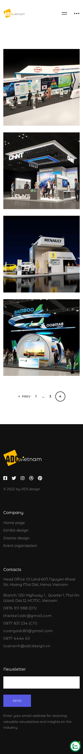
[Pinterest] (40, 478)
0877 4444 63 (16, 638)
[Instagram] (22, 478)
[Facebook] (5, 478)
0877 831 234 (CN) (20, 623)
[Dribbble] (31, 478)
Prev (26, 396)
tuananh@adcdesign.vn (26, 646)
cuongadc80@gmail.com (28, 631)
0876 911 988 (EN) (20, 608)
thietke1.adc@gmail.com (27, 616)
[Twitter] (14, 478)
